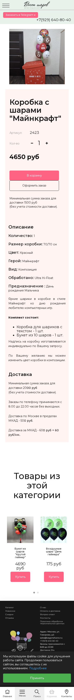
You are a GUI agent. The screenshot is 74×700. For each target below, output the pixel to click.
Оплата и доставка (50, 611)
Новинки (10, 611)
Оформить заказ (34, 185)
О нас (43, 607)
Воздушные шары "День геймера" (53, 551)
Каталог (9, 607)
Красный (26, 253)
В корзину (34, 175)
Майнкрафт (30, 261)
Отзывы (9, 618)
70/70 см (50, 244)
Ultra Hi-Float (44, 278)
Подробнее (38, 668)
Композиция (27, 269)
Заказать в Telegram (20, 14)
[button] (34, 592)
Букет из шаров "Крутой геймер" (20, 553)
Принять (37, 678)
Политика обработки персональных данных (52, 622)
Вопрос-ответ (47, 614)
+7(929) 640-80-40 (53, 20)
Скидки (9, 614)
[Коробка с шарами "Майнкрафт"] (37, 56)
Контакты (45, 618)
